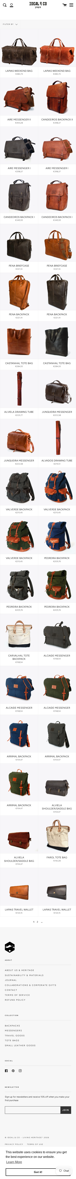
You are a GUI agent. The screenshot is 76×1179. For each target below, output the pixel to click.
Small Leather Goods (20, 1045)
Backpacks (12, 1025)
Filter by (8, 24)
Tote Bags (12, 1040)
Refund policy (15, 1000)
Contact (11, 990)
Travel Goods (15, 1035)
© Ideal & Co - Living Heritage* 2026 (27, 1137)
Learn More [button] (14, 1162)
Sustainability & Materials (24, 975)
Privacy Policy (14, 1144)
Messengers (13, 1030)
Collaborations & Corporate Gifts (30, 985)
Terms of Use (35, 1144)
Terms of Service (17, 995)
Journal (11, 980)
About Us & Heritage (19, 970)
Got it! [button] (38, 1172)
